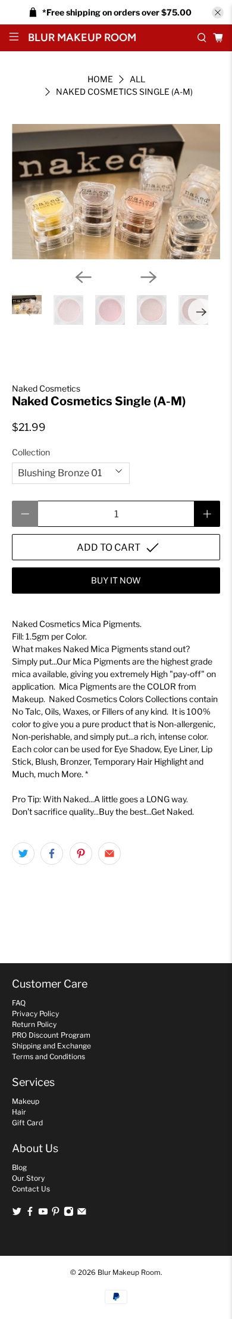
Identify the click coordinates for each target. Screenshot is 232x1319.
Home (100, 79)
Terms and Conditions (48, 1056)
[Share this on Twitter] (23, 853)
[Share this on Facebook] (51, 853)
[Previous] (83, 277)
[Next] (149, 277)
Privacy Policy (35, 1013)
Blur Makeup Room (129, 1272)
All (137, 79)
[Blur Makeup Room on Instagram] (69, 1213)
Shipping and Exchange (51, 1045)
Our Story (28, 1178)
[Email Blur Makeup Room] (82, 1213)
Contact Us (31, 1188)
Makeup (25, 1101)
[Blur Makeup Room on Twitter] (17, 1213)
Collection (31, 452)
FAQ (19, 1002)
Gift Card (27, 1122)
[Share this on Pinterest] (81, 853)
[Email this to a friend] (109, 853)
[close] (218, 12)
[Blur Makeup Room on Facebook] (30, 1213)
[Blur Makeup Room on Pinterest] (56, 1213)
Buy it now (116, 580)
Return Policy (34, 1024)
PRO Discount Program (51, 1035)
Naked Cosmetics (46, 388)
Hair (19, 1111)
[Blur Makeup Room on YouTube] (43, 1213)
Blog (19, 1167)
